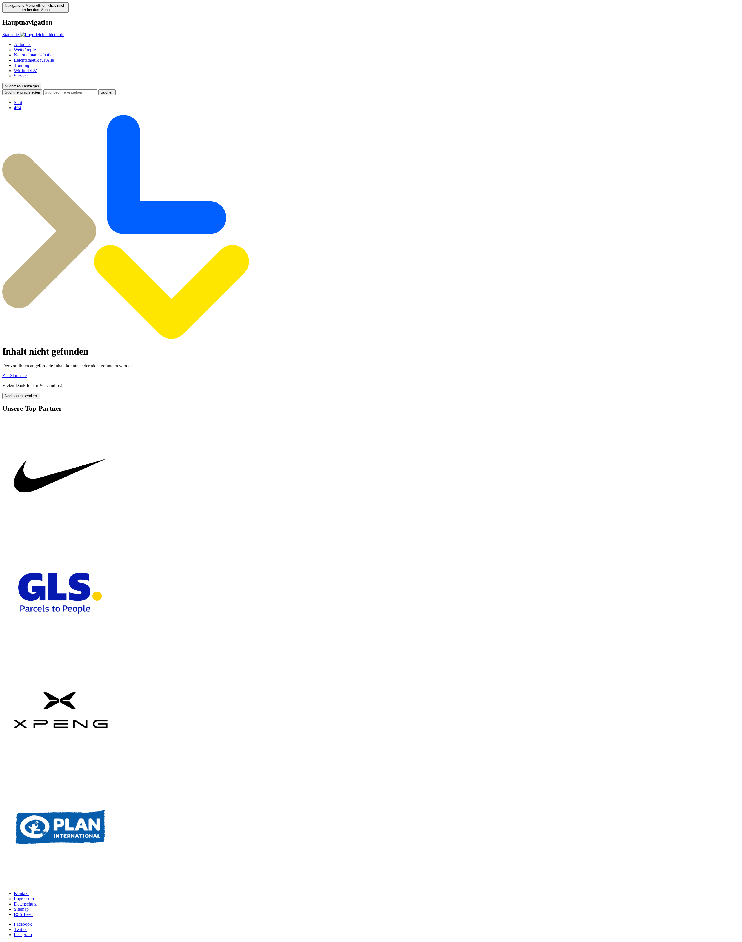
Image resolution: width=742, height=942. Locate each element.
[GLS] (60, 649)
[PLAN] (60, 883)
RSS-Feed (23, 914)
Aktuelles (22, 44)
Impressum (24, 898)
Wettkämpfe (25, 49)
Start (18, 102)
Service (21, 75)
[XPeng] (60, 766)
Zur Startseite (14, 375)
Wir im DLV (25, 70)
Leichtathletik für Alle (34, 60)
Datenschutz (25, 903)
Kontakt (21, 893)
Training (21, 65)
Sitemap (21, 909)
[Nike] (60, 532)
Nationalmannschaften (34, 54)
